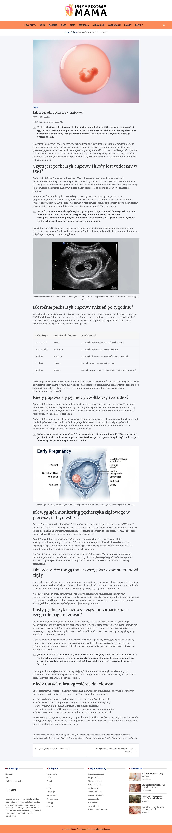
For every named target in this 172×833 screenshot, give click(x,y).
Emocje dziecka (95, 792)
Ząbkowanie (93, 788)
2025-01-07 (37, 117)
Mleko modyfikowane (97, 810)
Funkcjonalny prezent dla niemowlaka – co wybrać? (114, 750)
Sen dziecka (93, 802)
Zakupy (127, 25)
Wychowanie (114, 25)
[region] (86, 352)
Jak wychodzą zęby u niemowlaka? (54, 749)
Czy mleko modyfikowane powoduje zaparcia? (153, 786)
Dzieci (42, 25)
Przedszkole (93, 799)
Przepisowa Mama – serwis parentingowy (93, 829)
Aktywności (98, 25)
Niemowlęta (30, 25)
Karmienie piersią (95, 795)
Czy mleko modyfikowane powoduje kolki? (153, 808)
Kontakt (8, 774)
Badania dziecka (95, 784)
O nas (7, 777)
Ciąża (63, 25)
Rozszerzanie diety (96, 774)
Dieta (72, 25)
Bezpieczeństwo (95, 777)
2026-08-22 (146, 779)
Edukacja (84, 25)
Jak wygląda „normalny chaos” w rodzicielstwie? (152, 797)
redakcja (47, 117)
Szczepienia (93, 806)
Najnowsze (136, 768)
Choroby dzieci (94, 781)
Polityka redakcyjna (14, 781)
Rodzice (53, 25)
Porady (139, 25)
